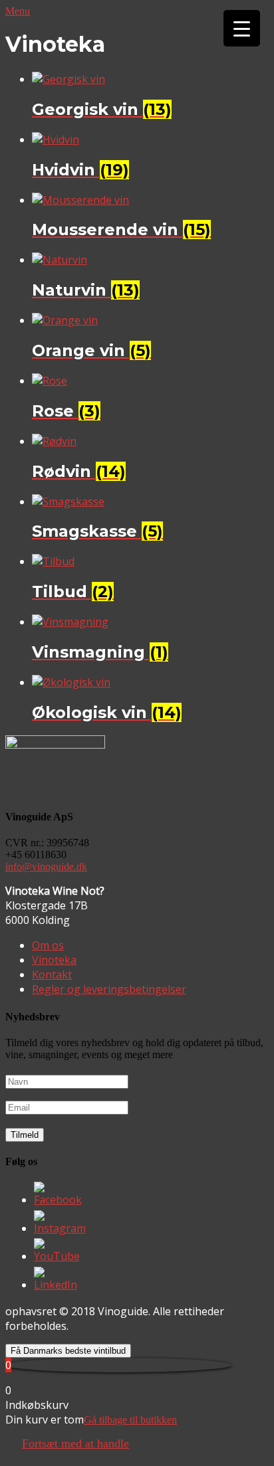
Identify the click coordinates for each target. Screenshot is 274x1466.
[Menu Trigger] (241, 28)
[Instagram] (60, 1228)
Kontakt (52, 974)
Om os (48, 945)
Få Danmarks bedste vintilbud (68, 1351)
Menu (17, 11)
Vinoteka (54, 960)
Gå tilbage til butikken (130, 1419)
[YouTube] (57, 1256)
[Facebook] (58, 1199)
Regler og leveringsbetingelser (109, 989)
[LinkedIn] (55, 1284)
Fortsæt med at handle (75, 1443)
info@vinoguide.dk (46, 866)
